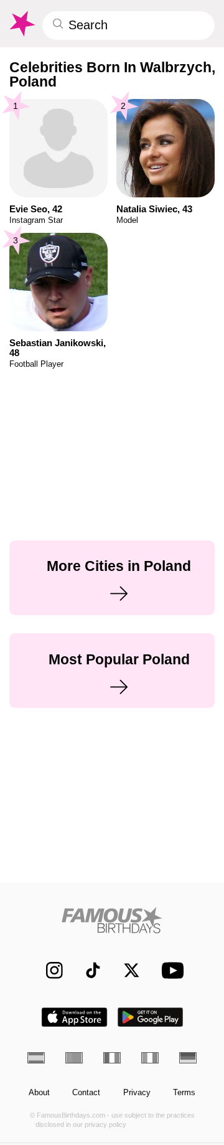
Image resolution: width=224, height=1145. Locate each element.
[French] (112, 1057)
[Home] (112, 920)
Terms (184, 1092)
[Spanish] (36, 1057)
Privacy (137, 1092)
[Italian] (150, 1057)
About (39, 1092)
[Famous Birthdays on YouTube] (170, 970)
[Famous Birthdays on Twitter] (126, 970)
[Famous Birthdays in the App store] (74, 1017)
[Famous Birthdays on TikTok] (87, 970)
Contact (86, 1092)
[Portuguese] (74, 1057)
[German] (188, 1057)
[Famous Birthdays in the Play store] (151, 1017)
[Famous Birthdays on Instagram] (49, 970)
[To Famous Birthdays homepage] (21, 24)
